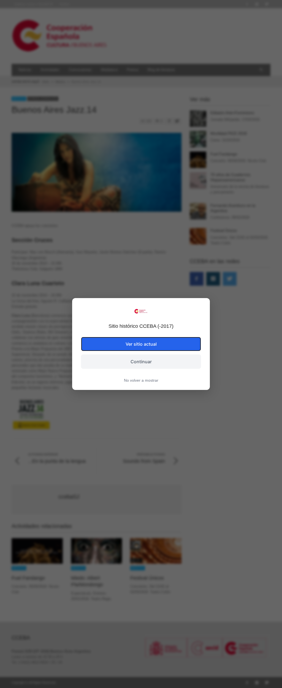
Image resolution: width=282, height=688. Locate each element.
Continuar (141, 361)
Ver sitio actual (141, 344)
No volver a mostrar (141, 380)
